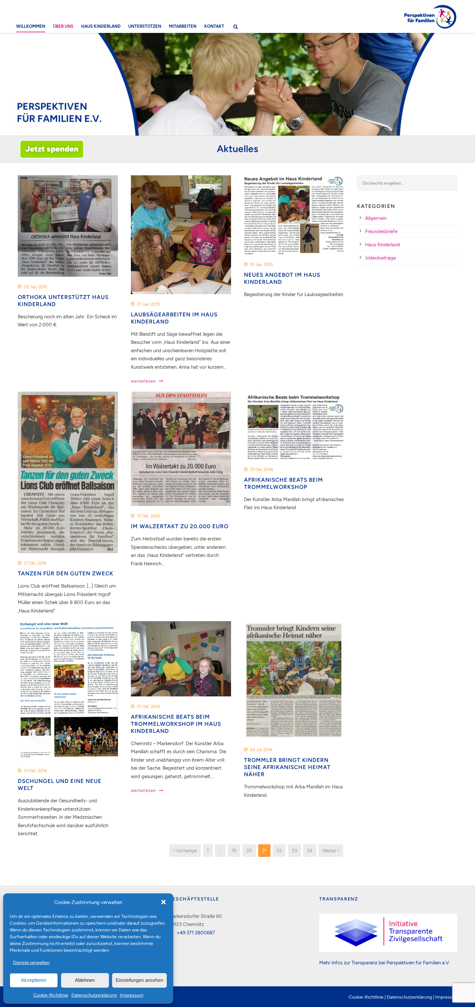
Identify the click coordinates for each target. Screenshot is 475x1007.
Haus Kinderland (101, 26)
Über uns (63, 26)
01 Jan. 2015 (148, 304)
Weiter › (330, 850)
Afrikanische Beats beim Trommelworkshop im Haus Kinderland (176, 724)
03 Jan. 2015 (35, 286)
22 (279, 850)
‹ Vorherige (185, 850)
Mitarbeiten (182, 26)
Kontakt (214, 26)
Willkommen (30, 26)
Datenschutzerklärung (94, 995)
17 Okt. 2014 (35, 563)
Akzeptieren (33, 980)
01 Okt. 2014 (261, 469)
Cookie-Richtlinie (50, 995)
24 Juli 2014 (261, 749)
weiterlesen (143, 381)
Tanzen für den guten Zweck (65, 573)
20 (249, 850)
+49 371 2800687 (196, 932)
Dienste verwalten (31, 962)
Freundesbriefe (381, 231)
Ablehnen (85, 980)
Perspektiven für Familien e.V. (418, 962)
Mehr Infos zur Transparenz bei (352, 962)
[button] (163, 902)
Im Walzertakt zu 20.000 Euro (179, 526)
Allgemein (375, 218)
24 (309, 850)
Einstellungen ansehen (139, 980)
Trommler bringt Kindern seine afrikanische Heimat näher (287, 767)
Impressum (131, 995)
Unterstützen (144, 26)
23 (294, 850)
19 (234, 850)
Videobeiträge (380, 258)
